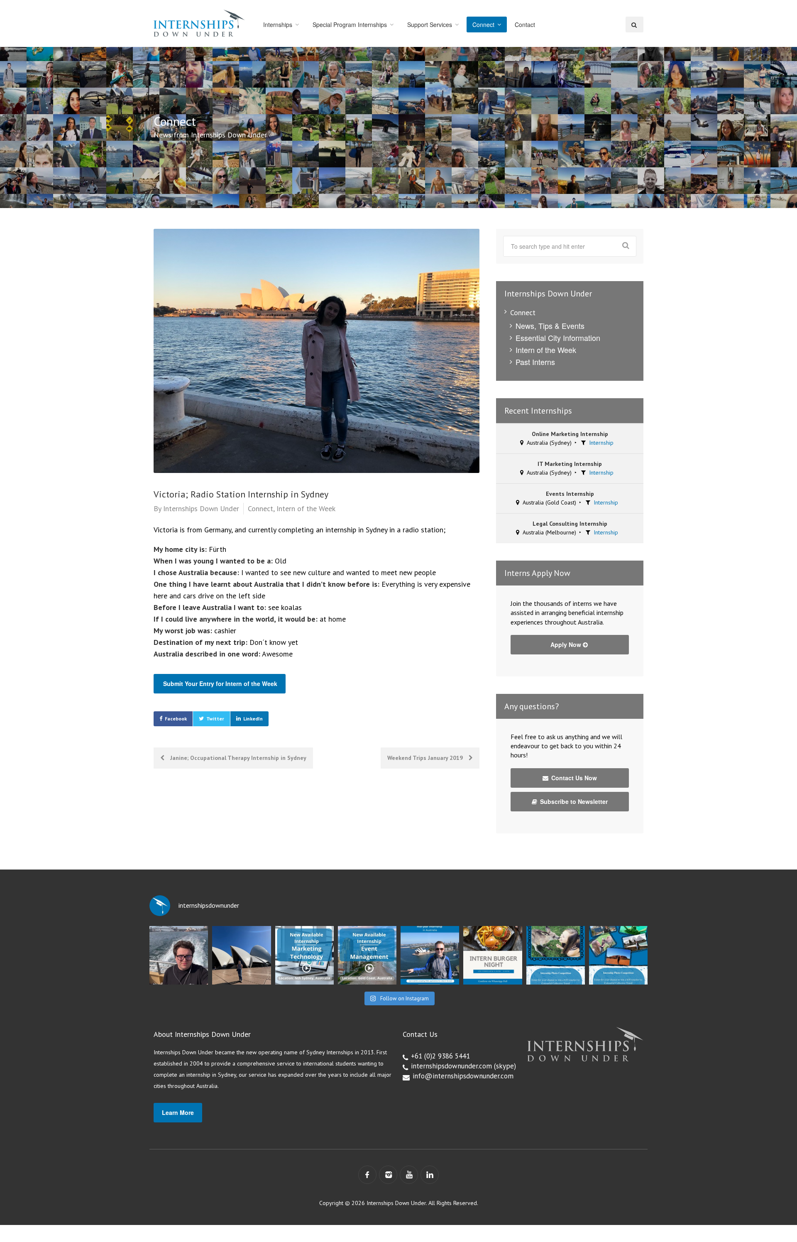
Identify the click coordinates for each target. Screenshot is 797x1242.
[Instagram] (388, 1175)
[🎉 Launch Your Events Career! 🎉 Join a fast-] (367, 955)
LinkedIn (253, 718)
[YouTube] (409, 1175)
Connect (483, 24)
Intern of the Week (305, 508)
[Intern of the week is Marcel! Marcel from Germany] (178, 955)
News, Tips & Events (550, 325)
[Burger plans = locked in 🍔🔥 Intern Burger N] (492, 955)
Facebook (176, 718)
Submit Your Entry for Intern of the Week (220, 683)
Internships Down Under (201, 508)
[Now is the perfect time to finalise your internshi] (430, 955)
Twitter (215, 718)
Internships (277, 24)
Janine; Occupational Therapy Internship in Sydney (237, 758)
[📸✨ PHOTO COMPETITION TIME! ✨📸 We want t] (618, 955)
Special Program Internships (350, 24)
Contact (525, 24)
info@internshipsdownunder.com (463, 1075)
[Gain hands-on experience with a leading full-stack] (304, 955)
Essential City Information (558, 337)
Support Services (429, 24)
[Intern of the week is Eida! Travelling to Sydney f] (241, 955)
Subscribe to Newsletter (573, 801)
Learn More (178, 1112)
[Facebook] (367, 1175)
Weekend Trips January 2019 (426, 758)
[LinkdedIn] (430, 1175)
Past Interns (535, 361)
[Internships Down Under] (199, 23)
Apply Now (566, 644)
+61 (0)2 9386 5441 (440, 1056)
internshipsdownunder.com (451, 1066)
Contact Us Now (573, 778)
